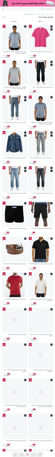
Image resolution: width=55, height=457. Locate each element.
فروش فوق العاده (40, 14)
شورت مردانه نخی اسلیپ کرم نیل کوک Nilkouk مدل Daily (41, 440)
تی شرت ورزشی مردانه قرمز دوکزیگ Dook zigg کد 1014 (15, 299)
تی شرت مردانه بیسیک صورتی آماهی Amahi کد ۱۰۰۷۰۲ (41, 51)
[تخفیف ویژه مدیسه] (27, 3)
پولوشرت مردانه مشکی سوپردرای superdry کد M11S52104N (40, 264)
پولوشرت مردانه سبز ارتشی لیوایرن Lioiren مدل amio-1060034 (15, 370)
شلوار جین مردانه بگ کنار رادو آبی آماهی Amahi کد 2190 (15, 122)
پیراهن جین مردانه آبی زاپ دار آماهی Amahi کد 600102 (15, 158)
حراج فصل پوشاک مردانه (30, 14)
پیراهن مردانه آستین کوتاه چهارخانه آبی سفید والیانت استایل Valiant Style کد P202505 (41, 123)
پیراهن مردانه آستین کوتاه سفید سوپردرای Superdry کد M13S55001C (41, 299)
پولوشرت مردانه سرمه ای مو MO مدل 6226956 (17, 334)
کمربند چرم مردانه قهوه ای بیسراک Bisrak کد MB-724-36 (14, 264)
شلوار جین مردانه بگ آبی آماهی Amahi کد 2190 (43, 193)
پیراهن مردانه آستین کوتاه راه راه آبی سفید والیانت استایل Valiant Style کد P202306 (14, 52)
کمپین (47, 14)
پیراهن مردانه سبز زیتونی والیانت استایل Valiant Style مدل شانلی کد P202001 (15, 406)
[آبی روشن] (12, 128)
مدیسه (51, 14)
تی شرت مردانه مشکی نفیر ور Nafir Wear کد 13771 (16, 440)
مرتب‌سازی (13, 21)
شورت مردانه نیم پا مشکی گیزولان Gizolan (17, 228)
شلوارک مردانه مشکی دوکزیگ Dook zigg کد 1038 (42, 228)
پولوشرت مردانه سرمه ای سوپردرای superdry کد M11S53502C (42, 370)
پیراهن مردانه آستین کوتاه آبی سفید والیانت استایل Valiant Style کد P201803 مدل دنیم (42, 406)
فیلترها (39, 21)
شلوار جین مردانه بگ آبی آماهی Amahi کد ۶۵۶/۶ (42, 87)
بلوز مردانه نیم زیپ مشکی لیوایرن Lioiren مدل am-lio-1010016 (41, 335)
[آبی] (16, 128)
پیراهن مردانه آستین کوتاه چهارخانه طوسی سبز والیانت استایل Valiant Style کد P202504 (15, 87)
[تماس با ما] (3, 9)
